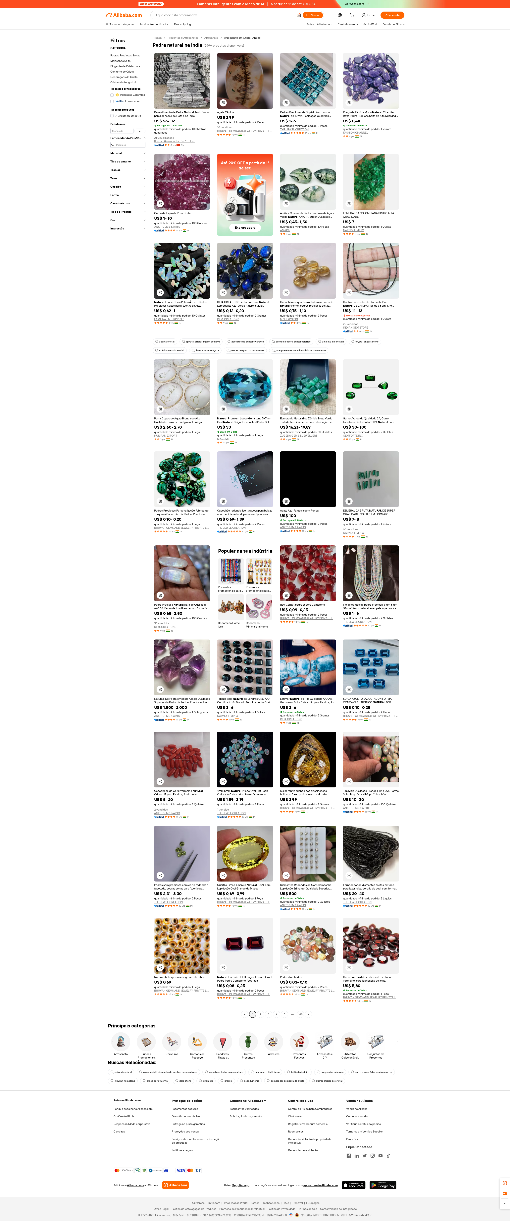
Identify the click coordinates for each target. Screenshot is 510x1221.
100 (300, 1014)
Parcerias (352, 1139)
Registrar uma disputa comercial (308, 1124)
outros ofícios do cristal (329, 1080)
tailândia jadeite (300, 1072)
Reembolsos (296, 1131)
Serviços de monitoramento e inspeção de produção (196, 1140)
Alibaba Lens (135, 1185)
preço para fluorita (157, 1080)
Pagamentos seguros (185, 1108)
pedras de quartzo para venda (247, 350)
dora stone (185, 1080)
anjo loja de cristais (333, 341)
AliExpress (198, 1202)
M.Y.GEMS (223, 438)
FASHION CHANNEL (355, 132)
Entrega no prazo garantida (188, 1124)
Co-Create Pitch (124, 1116)
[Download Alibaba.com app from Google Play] (383, 1185)
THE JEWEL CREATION (294, 129)
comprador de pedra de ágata (287, 1080)
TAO (286, 1202)
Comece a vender (357, 1116)
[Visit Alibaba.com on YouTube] (380, 1155)
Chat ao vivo (295, 1116)
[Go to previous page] (244, 1014)
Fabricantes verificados (244, 1108)
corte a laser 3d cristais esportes (373, 1072)
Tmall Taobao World (235, 1202)
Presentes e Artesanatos (183, 37)
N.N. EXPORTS (289, 319)
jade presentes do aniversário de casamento (301, 350)
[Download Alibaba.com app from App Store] (354, 1185)
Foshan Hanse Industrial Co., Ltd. (174, 141)
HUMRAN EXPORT (165, 435)
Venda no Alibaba (356, 1108)
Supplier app (240, 1185)
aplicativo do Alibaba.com (320, 1185)
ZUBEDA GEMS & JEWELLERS (298, 435)
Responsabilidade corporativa (132, 1124)
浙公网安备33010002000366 (320, 1215)
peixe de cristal (123, 1072)
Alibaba (157, 37)
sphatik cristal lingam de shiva (203, 341)
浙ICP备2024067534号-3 (356, 1215)
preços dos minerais (332, 1072)
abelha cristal (167, 341)
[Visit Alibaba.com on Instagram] (372, 1155)
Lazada (255, 1202)
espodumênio (251, 1080)
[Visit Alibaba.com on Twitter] (364, 1155)
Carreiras (119, 1131)
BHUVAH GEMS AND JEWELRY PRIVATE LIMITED (245, 131)
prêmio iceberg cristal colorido (293, 341)
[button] (298, 15)
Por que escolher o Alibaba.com (133, 1108)
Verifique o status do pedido (363, 1124)
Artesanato (211, 37)
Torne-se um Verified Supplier (364, 1131)
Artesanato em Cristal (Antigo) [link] (242, 37)
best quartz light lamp (267, 1072)
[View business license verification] (291, 1215)
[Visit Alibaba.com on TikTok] (388, 1155)
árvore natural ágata (207, 350)
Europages (313, 1202)
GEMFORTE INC (353, 435)
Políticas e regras (182, 1150)
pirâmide (208, 1080)
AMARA (285, 230)
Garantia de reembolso (186, 1116)
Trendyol (297, 1202)
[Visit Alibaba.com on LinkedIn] (356, 1155)
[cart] (353, 15)
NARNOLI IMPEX (353, 230)
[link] (505, 1183)
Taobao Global (271, 1202)
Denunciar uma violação (303, 1150)
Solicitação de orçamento (246, 1116)
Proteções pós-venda (185, 1131)
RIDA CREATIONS (228, 319)
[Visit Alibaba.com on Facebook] (348, 1155)
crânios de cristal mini (171, 350)
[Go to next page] (308, 1014)
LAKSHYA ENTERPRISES (169, 319)
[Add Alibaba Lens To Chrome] (175, 1185)
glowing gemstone (125, 1080)
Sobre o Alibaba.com (127, 1100)
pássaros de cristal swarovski (247, 341)
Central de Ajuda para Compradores (310, 1108)
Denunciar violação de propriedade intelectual (309, 1140)
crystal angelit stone (367, 341)
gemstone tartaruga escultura (226, 1072)
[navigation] (128, 526)
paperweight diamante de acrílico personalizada (170, 1072)
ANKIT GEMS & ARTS (167, 226)
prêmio (228, 1080)
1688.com (214, 1202)
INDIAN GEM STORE (355, 327)
